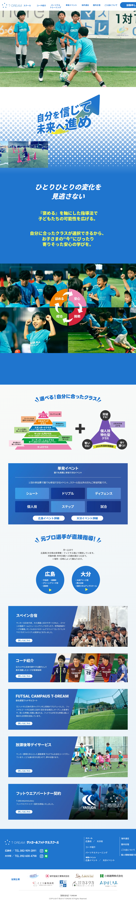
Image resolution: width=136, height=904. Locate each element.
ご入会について (128, 850)
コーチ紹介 (90, 847)
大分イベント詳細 (87, 518)
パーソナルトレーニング (96, 852)
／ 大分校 (98, 841)
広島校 (89, 841)
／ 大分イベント (107, 860)
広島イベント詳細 (48, 518)
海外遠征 (125, 838)
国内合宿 (125, 844)
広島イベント (91, 860)
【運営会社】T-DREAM (68, 895)
